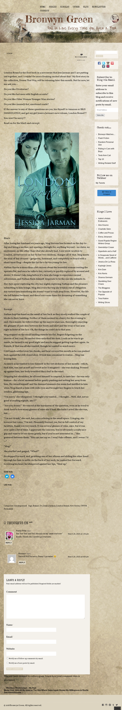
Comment (11, 592)
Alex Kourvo (103, 225)
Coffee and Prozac (106, 233)
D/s (41, 506)
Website (10, 649)
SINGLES (64, 7)
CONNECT (44, 11)
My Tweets (100, 183)
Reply (9, 543)
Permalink (8, 509)
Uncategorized (20, 506)
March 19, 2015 (81, 60)
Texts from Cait (104, 155)
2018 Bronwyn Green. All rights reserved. (24, 705)
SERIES (53, 7)
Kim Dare (102, 269)
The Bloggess (104, 288)
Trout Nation (103, 298)
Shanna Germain (105, 277)
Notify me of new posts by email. (22, 663)
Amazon (72, 109)
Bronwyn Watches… (106, 134)
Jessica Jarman (45, 113)
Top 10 (101, 159)
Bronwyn (22, 553)
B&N (83, 109)
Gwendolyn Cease (106, 247)
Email (10, 637)
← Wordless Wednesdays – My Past (20, 688)
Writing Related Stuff (107, 163)
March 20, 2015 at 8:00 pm (78, 557)
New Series (75, 506)
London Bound (62, 506)
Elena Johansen (105, 237)
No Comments (81, 57)
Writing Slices (104, 302)
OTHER (76, 7)
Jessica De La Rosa (106, 262)
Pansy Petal (21, 531)
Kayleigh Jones (104, 266)
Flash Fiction (103, 138)
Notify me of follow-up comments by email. (26, 658)
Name (10, 625)
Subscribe (100, 115)
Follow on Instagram (107, 193)
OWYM (84, 506)
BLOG (85, 7)
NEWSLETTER (99, 7)
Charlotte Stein (104, 229)
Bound (36, 506)
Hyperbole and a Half (107, 251)
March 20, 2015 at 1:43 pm (78, 534)
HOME (42, 7)
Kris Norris (102, 273)
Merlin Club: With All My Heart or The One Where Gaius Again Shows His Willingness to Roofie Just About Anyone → (46, 691)
